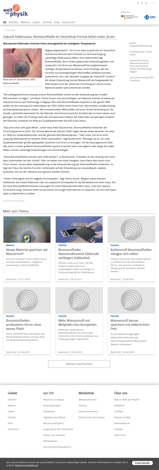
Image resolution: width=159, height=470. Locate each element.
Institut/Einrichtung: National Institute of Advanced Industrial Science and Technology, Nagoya (141, 66)
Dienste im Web (122, 417)
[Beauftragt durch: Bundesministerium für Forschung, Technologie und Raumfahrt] (131, 17)
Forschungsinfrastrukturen (57, 446)
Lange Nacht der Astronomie (58, 429)
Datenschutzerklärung (26, 465)
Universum (68, 22)
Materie (25, 22)
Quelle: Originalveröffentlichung (141, 44)
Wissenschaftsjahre (53, 423)
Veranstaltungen (52, 405)
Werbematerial (122, 423)
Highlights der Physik (54, 417)
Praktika (118, 429)
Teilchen (13, 22)
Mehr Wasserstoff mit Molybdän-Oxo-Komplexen (77, 322)
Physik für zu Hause (53, 399)
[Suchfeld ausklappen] (154, 3)
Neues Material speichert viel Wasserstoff (27, 252)
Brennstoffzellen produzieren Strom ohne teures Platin (23, 324)
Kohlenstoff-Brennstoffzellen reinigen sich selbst (131, 252)
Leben (36, 22)
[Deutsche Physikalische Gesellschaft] (148, 18)
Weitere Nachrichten (79, 364)
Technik (47, 22)
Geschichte (120, 435)
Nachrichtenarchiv (88, 411)
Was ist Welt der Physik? (126, 399)
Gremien (118, 411)
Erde (57, 22)
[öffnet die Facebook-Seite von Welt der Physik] (138, 3)
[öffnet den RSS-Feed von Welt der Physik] (146, 3)
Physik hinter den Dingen (92, 417)
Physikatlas (49, 411)
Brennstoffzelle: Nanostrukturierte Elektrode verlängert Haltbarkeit (78, 254)
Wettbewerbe (50, 440)
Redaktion (119, 405)
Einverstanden (142, 462)
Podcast (83, 405)
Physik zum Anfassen (54, 435)
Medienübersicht (88, 399)
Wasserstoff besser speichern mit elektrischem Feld (130, 324)
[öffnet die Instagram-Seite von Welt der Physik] (142, 3)
